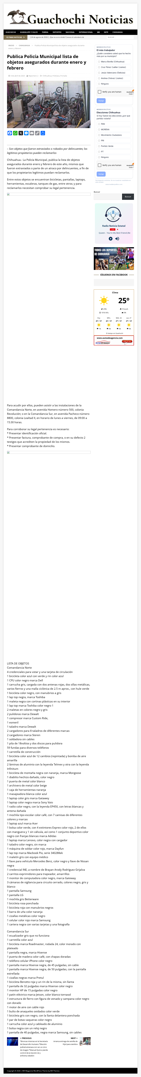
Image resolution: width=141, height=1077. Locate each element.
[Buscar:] (120, 37)
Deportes (57, 32)
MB (98, 32)
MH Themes (55, 1071)
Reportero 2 (33, 76)
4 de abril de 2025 (18, 76)
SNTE (106, 32)
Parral (45, 32)
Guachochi (11, 32)
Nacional (70, 32)
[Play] (110, 238)
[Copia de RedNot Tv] (114, 268)
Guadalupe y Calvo (29, 32)
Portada (63, 76)
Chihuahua (117, 32)
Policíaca (55, 76)
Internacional (86, 32)
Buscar (97, 192)
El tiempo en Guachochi (114, 333)
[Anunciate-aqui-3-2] (114, 344)
